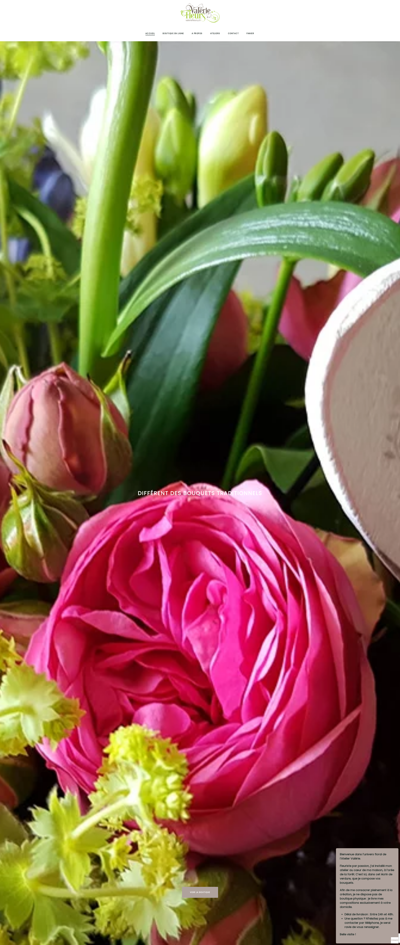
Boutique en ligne (173, 33)
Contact (233, 33)
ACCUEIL (150, 33)
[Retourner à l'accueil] (200, 13)
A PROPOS (197, 33)
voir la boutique (200, 892)
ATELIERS (215, 33)
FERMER (394, 940)
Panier (250, 33)
